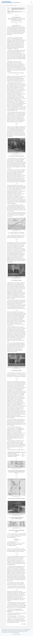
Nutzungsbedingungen (15, 632)
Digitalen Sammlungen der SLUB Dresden (15, 631)
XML (12, 12)
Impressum (18, 634)
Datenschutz (14, 634)
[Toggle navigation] (31, 2)
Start (7, 5)
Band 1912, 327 (11, 5)
